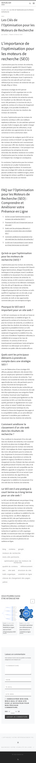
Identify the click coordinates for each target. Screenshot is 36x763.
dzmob (6, 34)
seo (7, 10)
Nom (8, 680)
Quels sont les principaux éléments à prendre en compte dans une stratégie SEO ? (18, 230)
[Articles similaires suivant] (32, 601)
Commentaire (12, 665)
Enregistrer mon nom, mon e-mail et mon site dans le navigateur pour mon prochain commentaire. (17, 703)
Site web (10, 694)
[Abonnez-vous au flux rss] (18, 759)
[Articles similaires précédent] (28, 601)
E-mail (9, 687)
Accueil (3, 10)
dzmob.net (20, 754)
